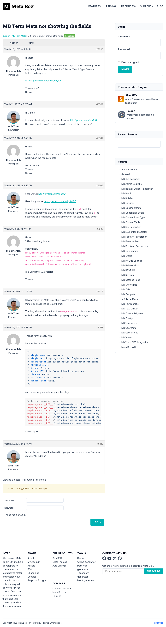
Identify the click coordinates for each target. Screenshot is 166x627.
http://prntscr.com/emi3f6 (83, 120)
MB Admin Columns (131, 183)
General (125, 174)
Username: (8, 500)
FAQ (30, 569)
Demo (80, 558)
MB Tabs (126, 289)
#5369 (99, 185)
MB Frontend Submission (134, 246)
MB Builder (127, 198)
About (31, 558)
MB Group (126, 255)
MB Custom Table (130, 222)
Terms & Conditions (52, 623)
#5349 (99, 104)
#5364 (99, 138)
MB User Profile (129, 332)
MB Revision (128, 275)
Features (94, 6)
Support (146, 6)
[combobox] (139, 144)
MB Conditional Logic (132, 212)
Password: (8, 507)
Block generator (86, 580)
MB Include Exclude (131, 260)
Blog (160, 6)
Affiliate (31, 565)
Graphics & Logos (37, 580)
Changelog (33, 573)
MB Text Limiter (129, 308)
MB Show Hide (129, 284)
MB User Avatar (129, 323)
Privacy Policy (34, 623)
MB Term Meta (19, 36)
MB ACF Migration (130, 179)
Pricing (111, 6)
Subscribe (153, 571)
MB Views (126, 337)
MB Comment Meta (131, 207)
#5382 (99, 229)
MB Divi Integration (131, 227)
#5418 (100, 327)
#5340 (99, 49)
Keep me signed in (16, 514)
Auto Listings (59, 565)
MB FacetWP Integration (134, 236)
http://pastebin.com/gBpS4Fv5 (60, 201)
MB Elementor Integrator (134, 231)
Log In (97, 522)
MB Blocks (127, 193)
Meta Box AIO (128, 347)
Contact (32, 576)
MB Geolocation (129, 251)
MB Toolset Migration (132, 313)
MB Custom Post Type (133, 217)
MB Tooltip (127, 318)
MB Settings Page (130, 279)
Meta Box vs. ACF (62, 588)
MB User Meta (128, 327)
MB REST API (128, 270)
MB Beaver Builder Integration (137, 188)
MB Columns (128, 203)
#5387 (99, 291)
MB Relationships (130, 265)
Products (128, 6)
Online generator (86, 562)
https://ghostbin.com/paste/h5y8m (43, 80)
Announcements (130, 169)
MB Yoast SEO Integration (134, 342)
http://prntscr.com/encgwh (52, 194)
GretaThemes (60, 562)
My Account (34, 562)
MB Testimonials (130, 303)
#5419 (100, 443)
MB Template (128, 294)
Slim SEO (57, 558)
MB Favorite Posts (131, 241)
